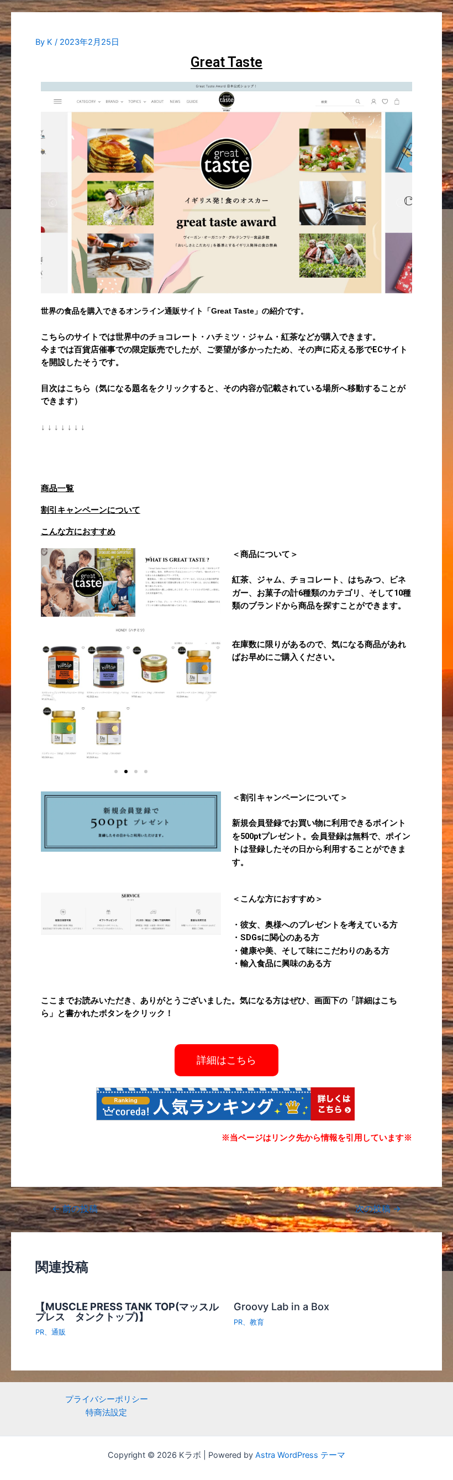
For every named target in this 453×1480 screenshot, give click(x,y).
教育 (257, 1322)
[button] (116, 771)
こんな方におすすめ (78, 531)
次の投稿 (378, 1209)
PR (39, 1332)
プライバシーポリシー (106, 1399)
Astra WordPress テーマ (300, 1455)
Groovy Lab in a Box (281, 1306)
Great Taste (226, 62)
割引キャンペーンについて (90, 510)
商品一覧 (57, 488)
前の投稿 (75, 1209)
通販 (58, 1332)
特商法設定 (106, 1413)
